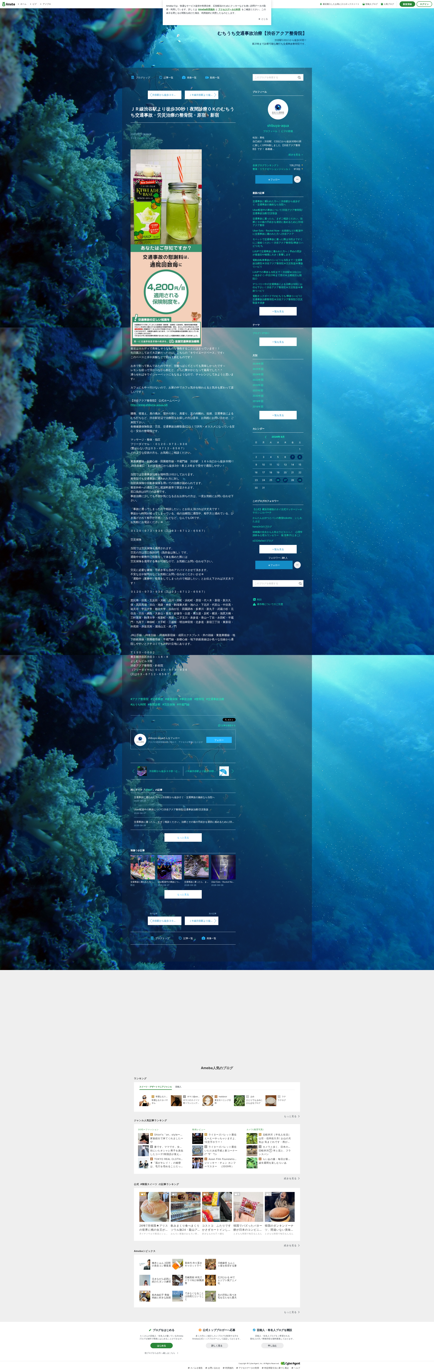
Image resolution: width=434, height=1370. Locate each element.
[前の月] (265, 437)
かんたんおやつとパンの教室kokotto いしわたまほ (277, 519)
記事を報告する (228, 725)
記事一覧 (168, 77)
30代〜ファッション (148, 1129)
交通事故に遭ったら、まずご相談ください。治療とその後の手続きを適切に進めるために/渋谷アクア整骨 (278, 222)
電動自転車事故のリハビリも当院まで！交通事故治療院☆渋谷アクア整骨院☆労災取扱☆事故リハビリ (278, 263)
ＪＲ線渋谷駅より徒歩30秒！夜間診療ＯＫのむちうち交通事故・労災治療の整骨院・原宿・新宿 (203, 94)
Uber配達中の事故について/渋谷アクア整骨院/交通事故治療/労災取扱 (277, 211)
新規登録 (407, 4)
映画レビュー (198, 1129)
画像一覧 (191, 77)
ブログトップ (143, 77)
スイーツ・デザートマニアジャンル (155, 1086)
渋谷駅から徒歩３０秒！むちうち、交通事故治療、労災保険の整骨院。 (166, 94)
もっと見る (183, 837)
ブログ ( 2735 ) (261, 333)
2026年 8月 (278, 436)
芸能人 (178, 1086)
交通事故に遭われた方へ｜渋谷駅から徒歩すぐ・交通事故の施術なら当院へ (276, 203)
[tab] (155, 1086)
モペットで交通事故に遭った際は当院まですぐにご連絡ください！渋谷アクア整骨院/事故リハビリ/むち (278, 242)
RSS (259, 599)
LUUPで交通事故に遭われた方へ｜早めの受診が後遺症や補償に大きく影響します (277, 253)
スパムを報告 (196, 1368)
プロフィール (270, 131)
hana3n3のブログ (262, 526)
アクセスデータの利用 (249, 1368)
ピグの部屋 (287, 131)
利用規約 (229, 1368)
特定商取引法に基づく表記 (276, 1368)
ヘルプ (297, 1368)
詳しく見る (216, 1345)
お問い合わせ (214, 1368)
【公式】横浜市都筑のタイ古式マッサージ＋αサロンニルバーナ (277, 511)
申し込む (272, 1345)
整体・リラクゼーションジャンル (270, 168)
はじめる (161, 1345)
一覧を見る (278, 311)
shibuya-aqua (278, 126)
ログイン (424, 4)
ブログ (142, 138)
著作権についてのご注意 (270, 604)
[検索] (299, 77)
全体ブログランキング (264, 165)
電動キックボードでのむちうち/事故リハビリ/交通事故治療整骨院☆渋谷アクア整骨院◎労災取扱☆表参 (278, 299)
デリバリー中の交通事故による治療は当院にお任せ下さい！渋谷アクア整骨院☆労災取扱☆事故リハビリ (278, 287)
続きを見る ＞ (296, 154)
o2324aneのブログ (263, 540)
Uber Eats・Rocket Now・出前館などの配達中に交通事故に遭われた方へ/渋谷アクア (278, 232)
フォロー (219, 740)
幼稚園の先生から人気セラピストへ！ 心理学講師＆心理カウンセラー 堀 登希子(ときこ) (277, 533)
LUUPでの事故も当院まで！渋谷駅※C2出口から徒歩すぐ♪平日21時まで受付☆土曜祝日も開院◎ (277, 275)
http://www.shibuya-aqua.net (149, 404)
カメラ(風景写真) (255, 1129)
